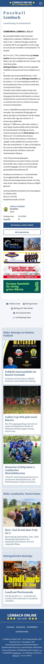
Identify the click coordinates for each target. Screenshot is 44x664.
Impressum (11, 627)
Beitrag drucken (32, 303)
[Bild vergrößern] (5, 209)
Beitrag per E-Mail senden (23, 308)
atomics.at (17, 653)
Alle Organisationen (22, 232)
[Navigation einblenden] (40, 3)
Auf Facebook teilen (23, 313)
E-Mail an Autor (14, 303)
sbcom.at (16, 656)
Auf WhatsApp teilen (23, 317)
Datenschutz (20, 627)
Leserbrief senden (22, 631)
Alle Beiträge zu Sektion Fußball (22, 225)
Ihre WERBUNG (32, 627)
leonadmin (14, 209)
